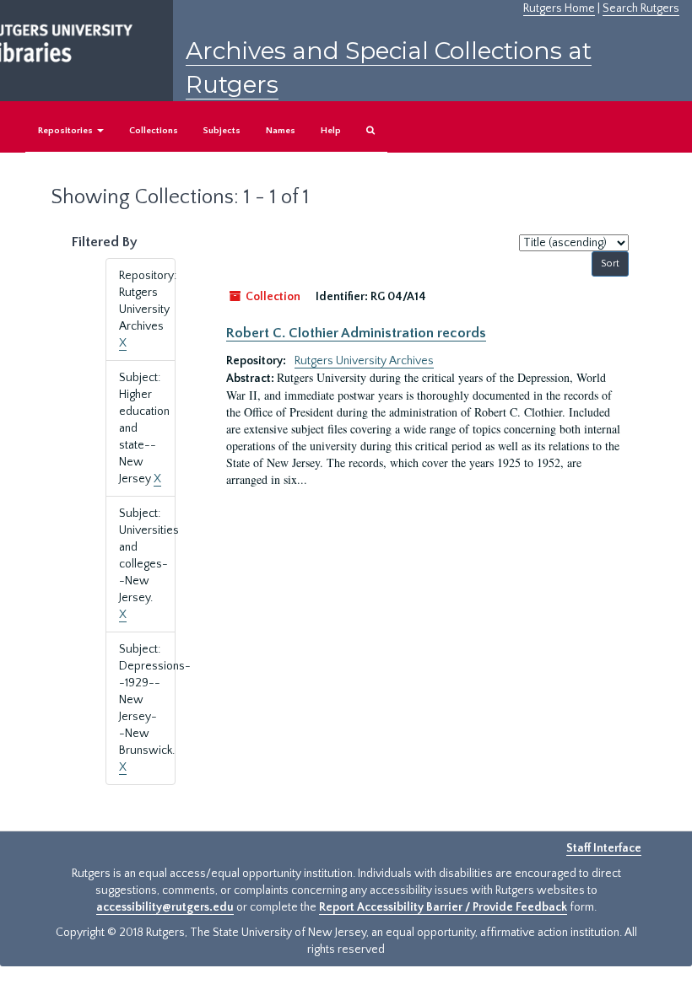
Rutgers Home (559, 8)
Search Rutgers (641, 8)
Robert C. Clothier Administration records (356, 333)
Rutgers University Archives (364, 361)
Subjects (222, 131)
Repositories (66, 131)
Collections (153, 131)
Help (331, 131)
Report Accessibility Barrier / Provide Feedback (443, 907)
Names (280, 131)
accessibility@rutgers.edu (165, 907)
